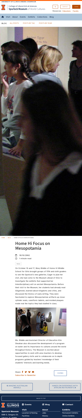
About (15, 17)
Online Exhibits (68, 416)
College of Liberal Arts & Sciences (23, 6)
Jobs (44, 413)
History (45, 416)
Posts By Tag (29, 23)
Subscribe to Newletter (25, 375)
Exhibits (31, 17)
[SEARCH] (55, 7)
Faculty (75, 11)
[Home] (3, 17)
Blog (52, 17)
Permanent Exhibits (70, 413)
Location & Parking (29, 413)
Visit (8, 17)
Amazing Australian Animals (15, 387)
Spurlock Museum (10, 411)
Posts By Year (45, 23)
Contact (65, 6)
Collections (42, 17)
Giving (76, 6)
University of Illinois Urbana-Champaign (19, 2)
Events (23, 17)
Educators (67, 11)
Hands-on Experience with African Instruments (63, 387)
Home (3, 237)
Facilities (25, 416)
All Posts (14, 23)
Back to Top (41, 398)
